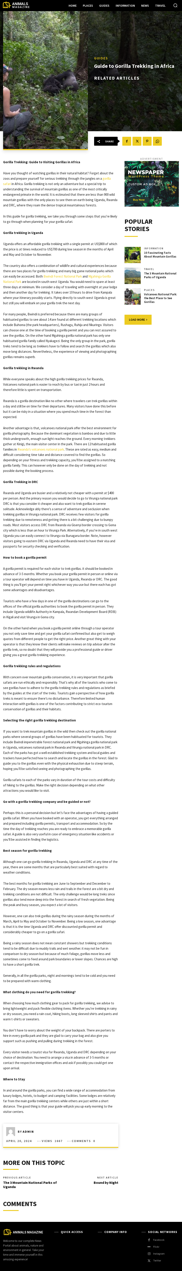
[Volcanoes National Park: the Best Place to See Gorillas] (133, 296)
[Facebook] (126, 141)
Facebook (158, 1239)
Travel (149, 269)
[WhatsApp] (157, 141)
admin (28, 1132)
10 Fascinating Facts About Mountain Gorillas (160, 254)
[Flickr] (149, 1247)
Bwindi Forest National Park (63, 276)
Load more (137, 320)
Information (154, 248)
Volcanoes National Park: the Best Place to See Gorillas (160, 298)
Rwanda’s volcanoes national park (41, 449)
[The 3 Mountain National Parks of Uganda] (133, 276)
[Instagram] (149, 1254)
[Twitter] (137, 141)
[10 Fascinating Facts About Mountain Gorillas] (133, 255)
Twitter (157, 1260)
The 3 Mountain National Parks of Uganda (30, 1184)
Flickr (156, 1246)
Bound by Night (106, 1182)
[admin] (12, 1131)
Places (149, 290)
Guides (101, 58)
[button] (175, 5)
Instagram (159, 1253)
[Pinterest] (147, 141)
